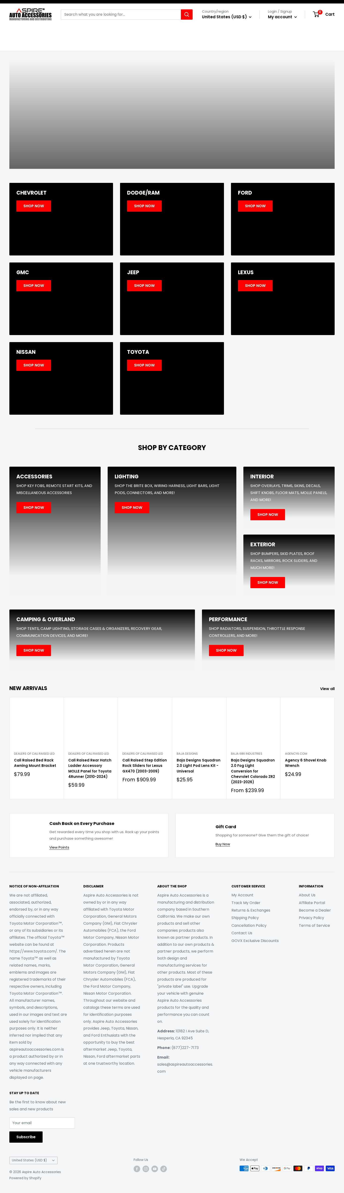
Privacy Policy (311, 917)
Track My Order (245, 902)
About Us (307, 895)
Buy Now (223, 844)
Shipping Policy (245, 917)
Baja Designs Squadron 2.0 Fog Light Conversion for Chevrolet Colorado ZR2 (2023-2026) (253, 771)
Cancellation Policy (249, 925)
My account (280, 17)
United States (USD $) (29, 1160)
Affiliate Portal (312, 902)
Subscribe (26, 1137)
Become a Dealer (315, 910)
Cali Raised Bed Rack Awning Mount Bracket (35, 763)
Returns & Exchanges (250, 910)
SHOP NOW (172, 131)
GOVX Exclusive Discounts (255, 940)
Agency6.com (296, 753)
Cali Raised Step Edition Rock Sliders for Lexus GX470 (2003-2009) (144, 766)
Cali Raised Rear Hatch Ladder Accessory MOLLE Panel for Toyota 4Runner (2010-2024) (89, 768)
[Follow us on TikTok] (163, 1169)
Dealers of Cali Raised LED (34, 753)
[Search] (187, 14)
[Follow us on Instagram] (146, 1169)
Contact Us (241, 933)
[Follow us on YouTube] (154, 1169)
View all (328, 688)
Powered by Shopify (25, 1178)
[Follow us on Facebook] (137, 1169)
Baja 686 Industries (246, 753)
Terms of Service (314, 925)
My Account (242, 895)
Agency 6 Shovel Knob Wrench (305, 763)
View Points (59, 847)
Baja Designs (187, 753)
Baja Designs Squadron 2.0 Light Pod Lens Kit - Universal (198, 766)
